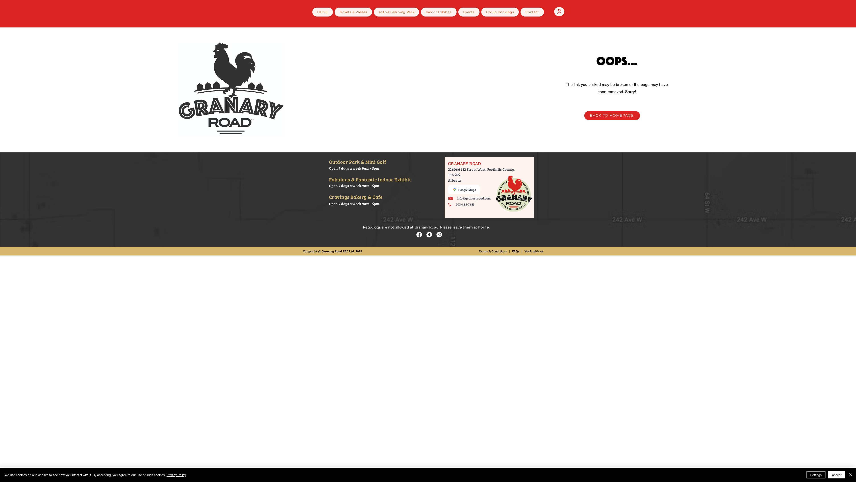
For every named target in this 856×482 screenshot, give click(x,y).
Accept (837, 475)
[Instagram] (439, 234)
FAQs (515, 251)
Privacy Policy (176, 475)
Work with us (534, 251)
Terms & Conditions (493, 251)
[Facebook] (419, 234)
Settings (816, 475)
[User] (559, 11)
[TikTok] (429, 234)
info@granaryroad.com (474, 198)
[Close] (850, 474)
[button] (438, 12)
